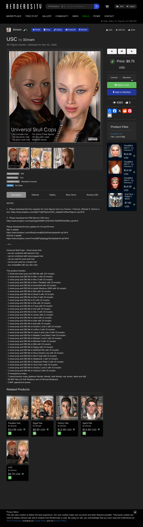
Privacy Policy (60, 521)
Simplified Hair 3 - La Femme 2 (128, 147)
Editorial (35, 195)
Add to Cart (123, 85)
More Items (71, 195)
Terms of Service (14, 521)
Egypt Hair (37, 423)
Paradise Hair (14, 423)
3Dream (28, 40)
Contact (109, 16)
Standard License (29, 181)
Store (47, 30)
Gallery (47, 16)
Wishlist (83, 30)
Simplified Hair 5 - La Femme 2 (128, 164)
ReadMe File (116, 134)
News (75, 16)
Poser (96, 16)
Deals (86, 16)
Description (16, 195)
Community (62, 16)
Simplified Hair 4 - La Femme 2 (128, 180)
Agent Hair (87, 423)
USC (10, 467)
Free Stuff (31, 16)
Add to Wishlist (122, 92)
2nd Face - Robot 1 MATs (129, 196)
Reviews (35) (92, 195)
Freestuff (71, 30)
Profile (37, 30)
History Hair (63, 423)
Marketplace (13, 16)
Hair (22, 177)
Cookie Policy (40, 521)
